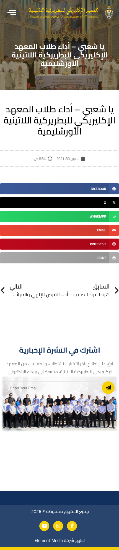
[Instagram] (58, 526)
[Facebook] (72, 526)
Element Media (49, 540)
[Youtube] (44, 526)
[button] (12, 12)
